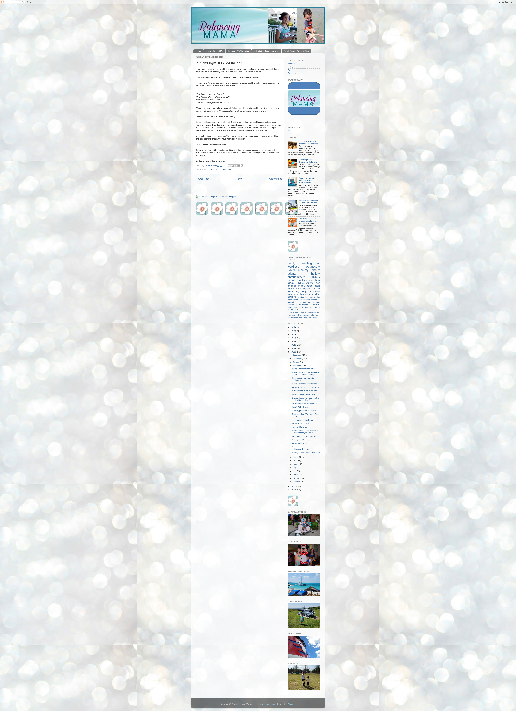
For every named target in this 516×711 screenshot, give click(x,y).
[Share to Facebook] (238, 165)
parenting (227, 169)
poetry (306, 318)
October (296, 362)
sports (298, 305)
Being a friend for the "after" (304, 369)
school (311, 286)
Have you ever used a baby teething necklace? (309, 143)
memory (302, 286)
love (318, 288)
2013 (293, 348)
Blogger (291, 704)
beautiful (307, 300)
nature (296, 288)
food (290, 288)
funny (290, 307)
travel (293, 270)
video (307, 297)
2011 (293, 486)
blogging (293, 286)
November (297, 359)
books (290, 302)
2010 (293, 490)
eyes (204, 169)
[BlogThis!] (232, 165)
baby (305, 291)
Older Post (275, 178)
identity (303, 288)
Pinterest (291, 64)
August (296, 457)
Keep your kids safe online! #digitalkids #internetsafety (307, 180)
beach (296, 300)
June (295, 464)
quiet (311, 318)
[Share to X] (235, 165)
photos (316, 270)
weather (317, 297)
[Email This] (229, 165)
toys (312, 297)
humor (296, 307)
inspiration (292, 315)
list (297, 310)
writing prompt (295, 280)
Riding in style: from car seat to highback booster (305, 448)
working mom (313, 283)
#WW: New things (299, 443)
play (298, 291)
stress (302, 310)
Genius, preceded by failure (304, 411)
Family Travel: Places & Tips (296, 51)
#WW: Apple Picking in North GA (306, 387)
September (298, 366)
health (219, 169)
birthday (292, 294)
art (301, 300)
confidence (315, 300)
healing (211, 169)
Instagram (292, 67)
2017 (293, 334)
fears (318, 312)
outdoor (316, 291)
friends (296, 302)
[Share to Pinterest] (242, 165)
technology (307, 305)
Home (198, 51)
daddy (306, 312)
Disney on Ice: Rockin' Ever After (306, 453)
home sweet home (311, 280)
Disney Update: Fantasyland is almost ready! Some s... (305, 432)
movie (291, 291)
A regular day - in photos (302, 420)
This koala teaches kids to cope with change (308, 220)
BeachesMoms (293, 318)
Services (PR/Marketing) (238, 51)
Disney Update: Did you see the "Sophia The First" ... (305, 399)
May (295, 468)
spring (295, 312)
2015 (293, 341)
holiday (315, 273)
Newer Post (202, 178)
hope (290, 300)
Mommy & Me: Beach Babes (304, 394)
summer (293, 283)
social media (315, 307)
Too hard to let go (299, 427)
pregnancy (304, 302)
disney (302, 283)
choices (301, 312)
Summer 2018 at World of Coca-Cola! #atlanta (308, 202)
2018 (293, 331)
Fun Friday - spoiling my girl (304, 436)
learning (300, 297)
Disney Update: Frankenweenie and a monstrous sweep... (305, 373)
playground (304, 307)
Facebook (292, 73)
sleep (318, 302)
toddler (312, 302)
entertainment (299, 277)
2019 (293, 327)
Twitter (290, 70)
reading (317, 315)
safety (299, 315)
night (312, 315)
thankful (291, 310)
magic (313, 310)
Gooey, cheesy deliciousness (304, 384)
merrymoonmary (269, 704)
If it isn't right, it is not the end (304, 391)
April (295, 471)
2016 (293, 338)
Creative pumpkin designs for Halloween (308, 161)
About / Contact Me (214, 51)
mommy (305, 270)
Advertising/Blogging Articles (266, 51)
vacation (311, 288)
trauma (301, 318)
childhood (315, 277)
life (310, 291)
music (315, 317)
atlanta (299, 273)
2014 (293, 345)
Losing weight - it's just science (305, 440)
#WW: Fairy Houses (300, 423)
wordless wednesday (304, 266)
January (296, 482)
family (294, 263)
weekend (316, 305)
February (297, 478)
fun (318, 263)
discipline (313, 312)
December (297, 355)
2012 (293, 352)
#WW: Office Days (300, 407)
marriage (306, 315)
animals (291, 305)
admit (307, 310)
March (296, 475)
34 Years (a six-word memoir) (304, 404)
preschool (315, 294)
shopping (292, 297)
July (295, 461)
